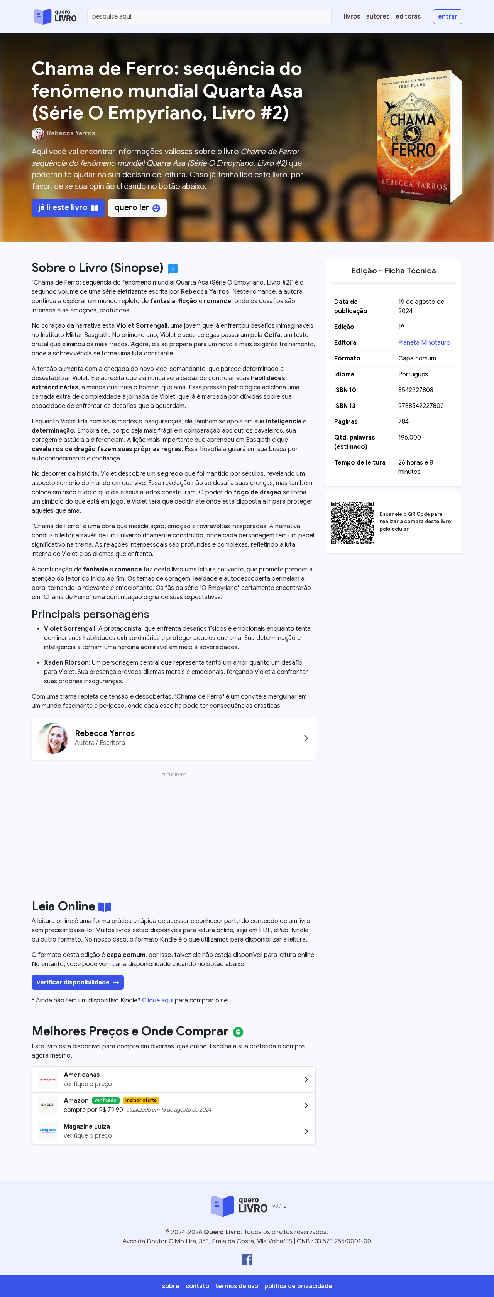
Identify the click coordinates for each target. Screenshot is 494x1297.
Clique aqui (157, 1000)
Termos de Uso (236, 1286)
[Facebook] (247, 1259)
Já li (63, 207)
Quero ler (132, 207)
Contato (197, 1286)
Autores (377, 16)
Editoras (408, 16)
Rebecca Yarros (71, 133)
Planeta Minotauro (424, 343)
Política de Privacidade (298, 1286)
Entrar (447, 16)
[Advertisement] (174, 833)
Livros (352, 16)
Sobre (170, 1286)
